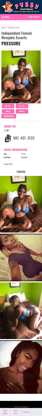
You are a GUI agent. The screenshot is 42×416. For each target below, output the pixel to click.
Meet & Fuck (15, 412)
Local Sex (26, 412)
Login (30, 17)
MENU (6, 17)
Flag (22, 111)
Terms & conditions (21, 407)
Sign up (37, 17)
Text (9, 106)
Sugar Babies (9, 116)
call (23, 106)
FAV (9, 111)
